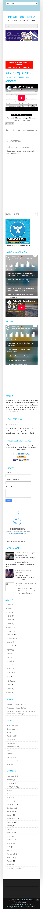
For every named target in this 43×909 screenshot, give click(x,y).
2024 (9, 608)
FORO (9, 732)
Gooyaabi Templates (30, 907)
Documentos (11, 804)
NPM (8, 750)
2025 (9, 605)
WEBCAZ (10, 764)
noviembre (10, 638)
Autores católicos (13, 424)
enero (9, 676)
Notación (10, 833)
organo (9, 836)
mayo (9, 661)
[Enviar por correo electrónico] (6, 123)
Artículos (10, 783)
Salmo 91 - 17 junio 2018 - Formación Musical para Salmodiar (18, 76)
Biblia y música (12, 787)
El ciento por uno (12, 729)
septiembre (10, 646)
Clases (9, 794)
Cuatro (9, 797)
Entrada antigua (31, 130)
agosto (9, 650)
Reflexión (10, 851)
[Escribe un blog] (9, 123)
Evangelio (10, 811)
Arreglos (10, 780)
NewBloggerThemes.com (14, 907)
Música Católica (12, 743)
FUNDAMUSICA (12, 736)
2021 (9, 620)
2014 (9, 693)
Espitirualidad (11, 808)
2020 (9, 624)
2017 (9, 681)
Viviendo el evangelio (14, 868)
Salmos (9, 858)
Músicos (9, 829)
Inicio (23, 130)
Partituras (10, 754)
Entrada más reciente (13, 130)
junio (8, 657)
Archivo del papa (12, 725)
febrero (9, 673)
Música (9, 826)
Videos (9, 865)
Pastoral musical (12, 757)
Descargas (10, 801)
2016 (9, 685)
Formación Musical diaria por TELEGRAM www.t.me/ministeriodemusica (19, 64)
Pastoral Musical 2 (13, 761)
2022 (9, 616)
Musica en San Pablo (14, 747)
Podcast (9, 843)
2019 (9, 627)
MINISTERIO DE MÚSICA (21, 17)
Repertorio (10, 854)
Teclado (9, 861)
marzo (9, 669)
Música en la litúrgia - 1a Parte (16, 708)
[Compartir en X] (11, 123)
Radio (9, 847)
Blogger (24, 902)
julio (8, 654)
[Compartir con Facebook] (13, 123)
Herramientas (11, 819)
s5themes (20, 904)
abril (8, 665)
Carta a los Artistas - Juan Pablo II (17, 704)
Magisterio (10, 822)
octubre (9, 642)
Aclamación (11, 776)
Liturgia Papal (11, 740)
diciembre (10, 634)
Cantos (9, 790)
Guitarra (9, 815)
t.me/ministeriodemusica (21, 120)
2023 (9, 612)
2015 (9, 689)
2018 (9, 631)
